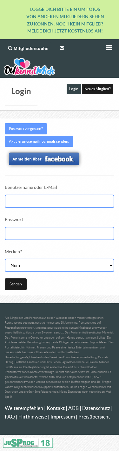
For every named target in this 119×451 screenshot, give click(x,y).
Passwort (14, 219)
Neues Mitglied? (97, 89)
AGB (73, 408)
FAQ (10, 416)
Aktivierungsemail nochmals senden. (39, 141)
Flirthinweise (32, 416)
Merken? (13, 251)
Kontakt (56, 408)
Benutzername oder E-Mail (31, 187)
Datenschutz (96, 408)
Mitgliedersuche (30, 48)
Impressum (62, 416)
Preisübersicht (94, 416)
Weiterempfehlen (24, 408)
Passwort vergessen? (26, 128)
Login (73, 89)
